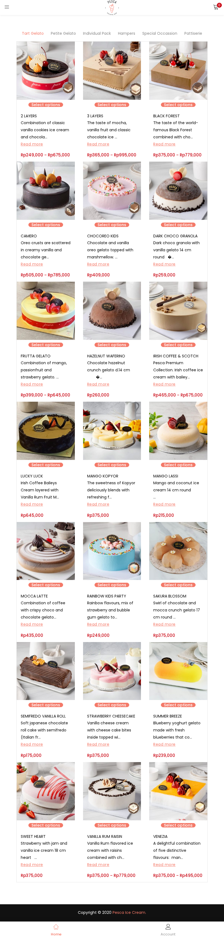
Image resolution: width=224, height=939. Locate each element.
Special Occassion (159, 33)
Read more (32, 144)
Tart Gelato (33, 33)
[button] (216, 7)
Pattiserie (193, 33)
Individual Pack (97, 33)
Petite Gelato (63, 33)
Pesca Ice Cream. (129, 912)
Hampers (126, 33)
